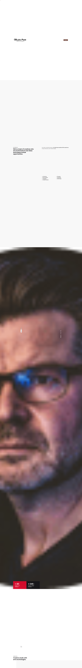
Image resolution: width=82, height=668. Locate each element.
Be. (60, 332)
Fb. (60, 330)
